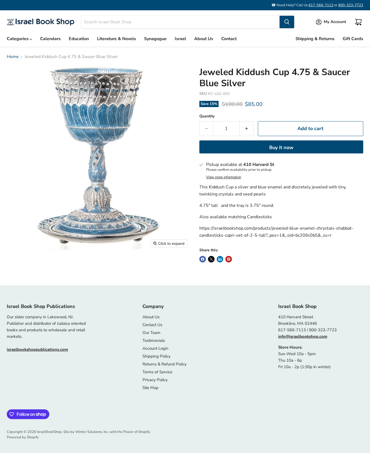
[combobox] (180, 22)
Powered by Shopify (23, 437)
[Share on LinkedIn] (220, 259)
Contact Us (152, 324)
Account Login (155, 348)
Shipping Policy (156, 356)
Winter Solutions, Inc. (92, 431)
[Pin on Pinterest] (228, 259)
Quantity (207, 116)
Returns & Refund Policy (164, 364)
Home (13, 56)
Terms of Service (157, 372)
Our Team (151, 332)
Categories (18, 39)
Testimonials (153, 340)
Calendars (50, 39)
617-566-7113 (321, 5)
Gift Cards (353, 39)
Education (79, 39)
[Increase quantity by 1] (247, 128)
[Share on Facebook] (202, 259)
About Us (203, 39)
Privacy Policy (155, 380)
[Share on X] (211, 259)
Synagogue (155, 39)
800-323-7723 (350, 5)
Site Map (150, 387)
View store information (223, 177)
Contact (229, 39)
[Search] (287, 22)
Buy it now (281, 147)
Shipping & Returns (315, 39)
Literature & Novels (116, 39)
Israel (180, 39)
